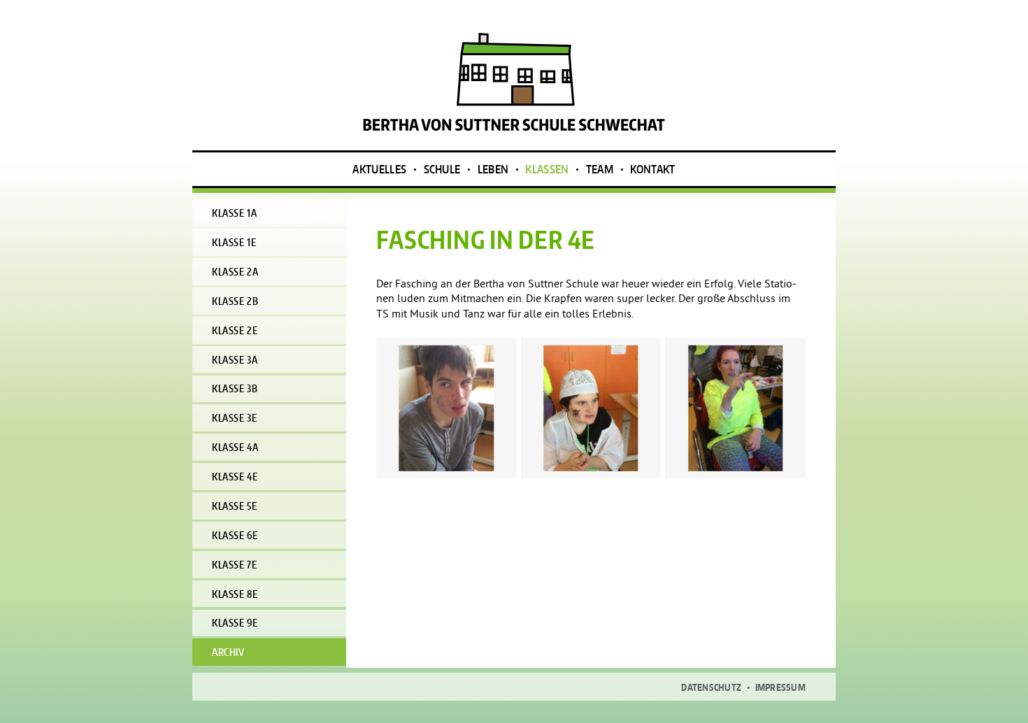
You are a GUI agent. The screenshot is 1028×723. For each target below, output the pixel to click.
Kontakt (652, 169)
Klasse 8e (234, 594)
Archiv (228, 652)
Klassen (547, 169)
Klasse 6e (234, 535)
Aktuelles (379, 169)
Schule (442, 169)
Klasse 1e (234, 242)
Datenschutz (711, 687)
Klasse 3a (234, 360)
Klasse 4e (234, 476)
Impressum (780, 687)
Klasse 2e (234, 330)
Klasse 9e (234, 623)
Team (599, 169)
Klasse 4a (235, 447)
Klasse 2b (235, 301)
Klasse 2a (235, 272)
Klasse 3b (234, 388)
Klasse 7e (234, 565)
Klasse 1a (234, 213)
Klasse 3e (234, 418)
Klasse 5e (234, 506)
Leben (493, 169)
